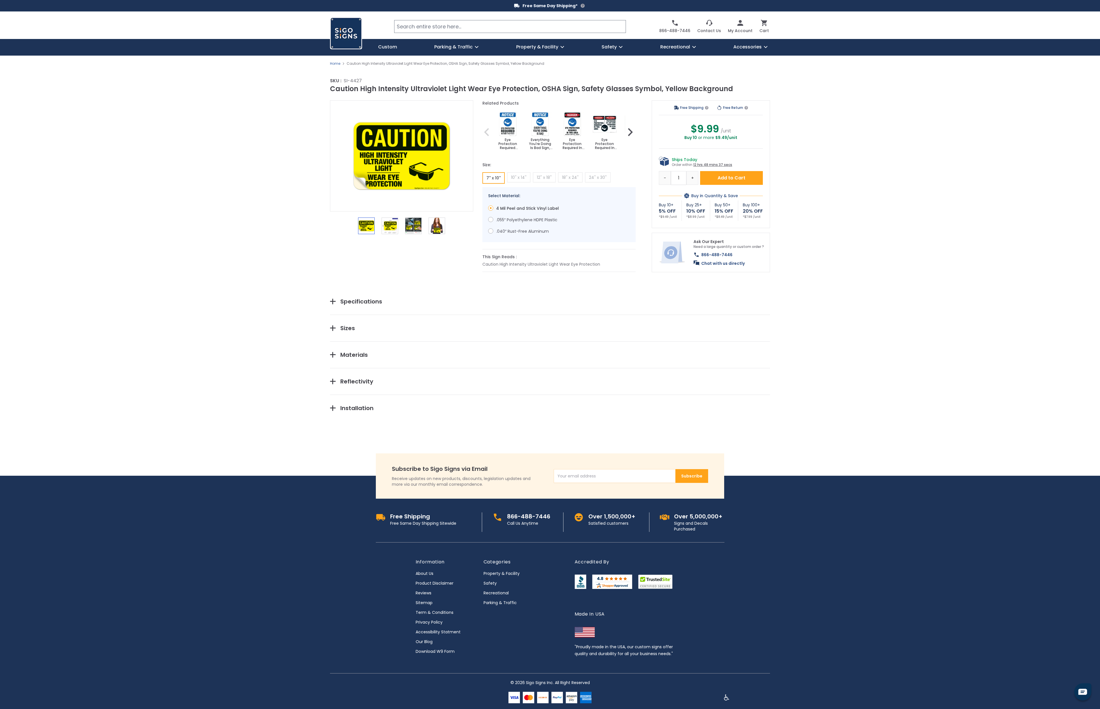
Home (335, 63)
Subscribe (691, 476)
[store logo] (346, 33)
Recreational (496, 593)
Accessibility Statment (438, 632)
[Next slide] (630, 132)
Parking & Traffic (500, 603)
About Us (424, 573)
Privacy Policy (429, 622)
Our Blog (424, 642)
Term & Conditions (434, 612)
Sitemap (424, 603)
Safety (490, 583)
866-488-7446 (716, 255)
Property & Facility (502, 573)
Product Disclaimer (434, 583)
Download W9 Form (435, 651)
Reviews (423, 593)
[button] (401, 156)
